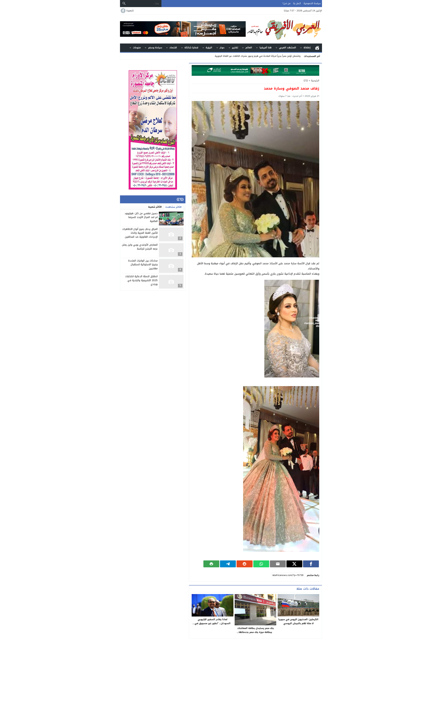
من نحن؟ (286, 3)
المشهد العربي (287, 47)
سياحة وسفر (155, 47)
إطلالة (307, 47)
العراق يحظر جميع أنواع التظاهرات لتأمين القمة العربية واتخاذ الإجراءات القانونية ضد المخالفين (140, 233)
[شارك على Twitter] (294, 564)
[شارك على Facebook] (311, 564)
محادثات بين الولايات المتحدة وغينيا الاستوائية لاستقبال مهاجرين (143, 264)
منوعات (137, 47)
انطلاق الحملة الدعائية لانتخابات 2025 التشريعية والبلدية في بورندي (141, 280)
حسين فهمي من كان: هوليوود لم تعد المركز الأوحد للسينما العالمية (141, 217)
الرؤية (209, 47)
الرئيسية (317, 47)
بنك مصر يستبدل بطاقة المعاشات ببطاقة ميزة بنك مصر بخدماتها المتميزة (255, 632)
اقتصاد (173, 47)
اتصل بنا (297, 3)
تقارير (235, 47)
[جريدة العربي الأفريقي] (284, 29)
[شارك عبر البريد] (278, 564)
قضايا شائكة (191, 47)
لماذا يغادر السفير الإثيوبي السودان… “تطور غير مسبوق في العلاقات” (212, 623)
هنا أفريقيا (266, 47)
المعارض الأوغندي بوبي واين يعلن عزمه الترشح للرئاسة (140, 247)
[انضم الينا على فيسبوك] (123, 10)
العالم (249, 47)
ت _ (298, 56)
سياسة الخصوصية (312, 3)
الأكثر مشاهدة (173, 207)
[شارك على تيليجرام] (228, 564)
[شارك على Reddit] (244, 564)
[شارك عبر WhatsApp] (261, 564)
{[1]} (306, 80)
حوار (222, 47)
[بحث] (124, 3)
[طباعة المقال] (211, 564)
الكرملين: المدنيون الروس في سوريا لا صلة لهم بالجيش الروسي (298, 621)
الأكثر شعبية (155, 207)
